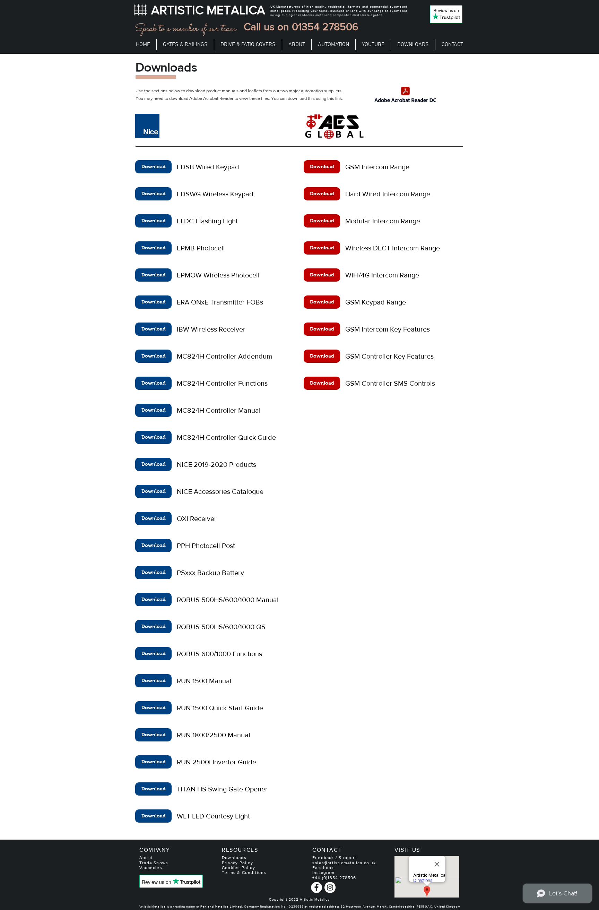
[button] (185, 44)
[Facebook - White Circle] (316, 887)
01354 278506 (325, 26)
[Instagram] (330, 887)
